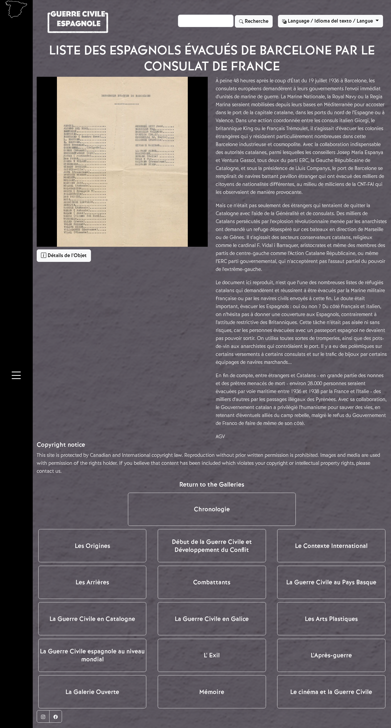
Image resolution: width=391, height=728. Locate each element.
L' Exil (212, 655)
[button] (16, 376)
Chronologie (212, 509)
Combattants (211, 582)
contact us (48, 471)
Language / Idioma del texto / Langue (330, 21)
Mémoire (211, 692)
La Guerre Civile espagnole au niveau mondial (92, 655)
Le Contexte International (331, 546)
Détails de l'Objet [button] (66, 255)
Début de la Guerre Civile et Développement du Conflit (212, 546)
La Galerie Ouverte (92, 692)
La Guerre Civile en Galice (212, 619)
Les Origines (92, 546)
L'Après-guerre (331, 655)
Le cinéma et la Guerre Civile (331, 692)
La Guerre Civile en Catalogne (92, 619)
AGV (220, 436)
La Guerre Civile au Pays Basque (331, 582)
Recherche (255, 21)
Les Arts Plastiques (331, 619)
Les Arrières (92, 582)
